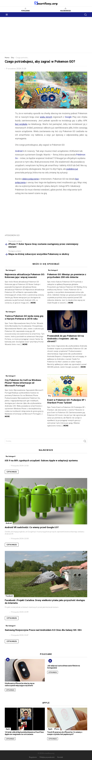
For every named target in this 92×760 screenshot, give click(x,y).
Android (19, 151)
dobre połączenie (30, 179)
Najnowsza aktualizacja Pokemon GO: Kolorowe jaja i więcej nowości (25, 276)
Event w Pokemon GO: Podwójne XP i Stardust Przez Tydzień (66, 401)
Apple (8, 729)
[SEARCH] (85, 14)
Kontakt (60, 757)
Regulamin (33, 757)
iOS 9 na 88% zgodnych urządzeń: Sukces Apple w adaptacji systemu (41, 460)
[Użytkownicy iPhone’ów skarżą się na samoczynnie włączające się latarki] (25, 670)
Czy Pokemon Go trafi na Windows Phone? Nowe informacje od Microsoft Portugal (23, 383)
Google (68, 117)
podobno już (72, 169)
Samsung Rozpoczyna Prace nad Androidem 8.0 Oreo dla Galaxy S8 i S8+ (43, 630)
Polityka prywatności (47, 757)
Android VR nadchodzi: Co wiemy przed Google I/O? (32, 527)
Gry (49, 331)
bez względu (21, 124)
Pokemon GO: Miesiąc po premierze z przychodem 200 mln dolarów (66, 276)
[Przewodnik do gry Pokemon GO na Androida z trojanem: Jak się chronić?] (67, 321)
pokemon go (13, 235)
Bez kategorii (10, 270)
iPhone (56, 729)
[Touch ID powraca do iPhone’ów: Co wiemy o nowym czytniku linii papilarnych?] (67, 719)
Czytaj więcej (12, 472)
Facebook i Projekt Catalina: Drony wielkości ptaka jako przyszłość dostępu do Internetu (45, 601)
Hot (50, 661)
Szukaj (84, 442)
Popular (8, 659)
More (33, 303)
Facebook (9, 596)
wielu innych (46, 117)
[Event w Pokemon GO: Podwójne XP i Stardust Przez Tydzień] (67, 386)
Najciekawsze (65, 10)
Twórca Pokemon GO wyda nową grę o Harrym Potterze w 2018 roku (24, 317)
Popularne (25, 10)
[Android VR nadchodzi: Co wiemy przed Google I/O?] (46, 501)
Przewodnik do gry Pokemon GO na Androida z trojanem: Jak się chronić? (65, 338)
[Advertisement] (46, 35)
